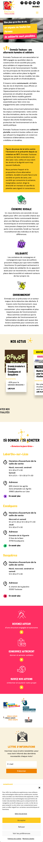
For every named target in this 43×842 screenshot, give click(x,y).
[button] (39, 787)
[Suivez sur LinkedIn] (30, 2)
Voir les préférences (21, 833)
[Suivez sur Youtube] (34, 2)
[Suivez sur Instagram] (26, 2)
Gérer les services (21, 814)
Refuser (21, 827)
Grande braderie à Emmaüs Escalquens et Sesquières (16, 370)
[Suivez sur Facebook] (22, 2)
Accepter (21, 820)
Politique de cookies (14, 839)
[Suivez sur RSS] (38, 2)
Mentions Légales (28, 839)
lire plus (11, 389)
